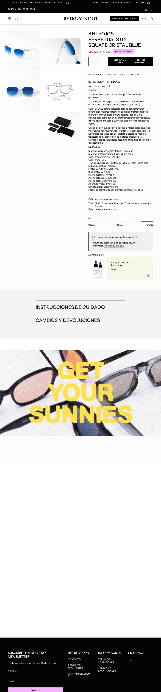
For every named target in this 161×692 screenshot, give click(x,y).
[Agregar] (148, 275)
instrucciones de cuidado (70, 307)
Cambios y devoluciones (68, 320)
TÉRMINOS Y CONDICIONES (106, 661)
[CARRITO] (151, 18)
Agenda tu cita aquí (114, 245)
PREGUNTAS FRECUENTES (75, 667)
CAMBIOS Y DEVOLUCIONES (107, 670)
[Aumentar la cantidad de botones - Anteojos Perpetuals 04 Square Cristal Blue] (102, 61)
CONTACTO (74, 659)
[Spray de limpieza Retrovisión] (97, 268)
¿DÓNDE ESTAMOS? (79, 674)
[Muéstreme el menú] (9, 18)
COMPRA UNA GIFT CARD (21, 9)
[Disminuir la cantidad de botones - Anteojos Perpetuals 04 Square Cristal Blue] (91, 61)
